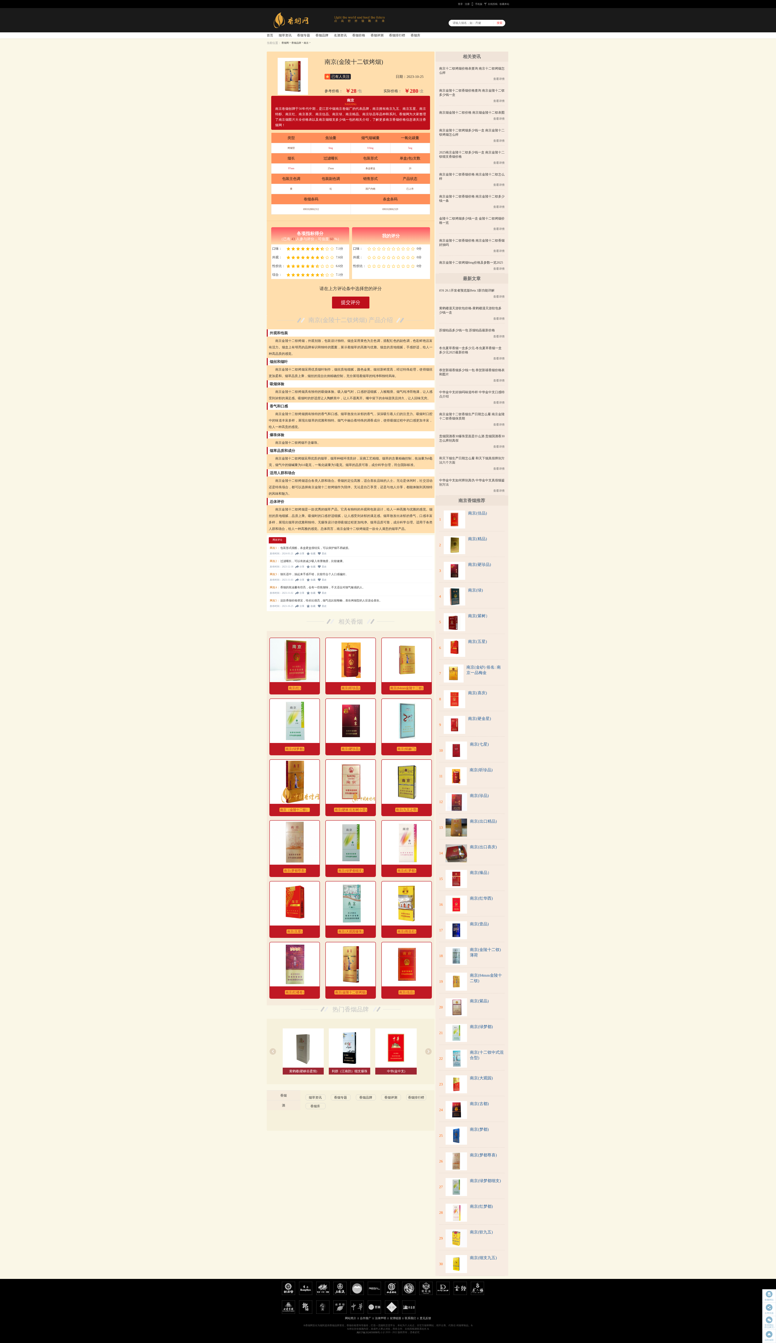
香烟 (283, 1095)
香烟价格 (358, 35)
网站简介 (350, 1318)
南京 (306, 42)
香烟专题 (303, 35)
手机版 (478, 4)
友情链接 (395, 1318)
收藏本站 (504, 4)
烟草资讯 (285, 35)
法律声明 (380, 1318)
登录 (460, 4)
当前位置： (274, 42)
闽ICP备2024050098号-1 (369, 1332)
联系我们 (410, 1318)
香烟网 (285, 42)
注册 (467, 4)
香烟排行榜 (397, 35)
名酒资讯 (340, 35)
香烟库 (415, 35)
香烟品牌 (321, 35)
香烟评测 (377, 35)
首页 (270, 35)
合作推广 (365, 1318)
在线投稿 (493, 4)
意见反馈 (425, 1318)
